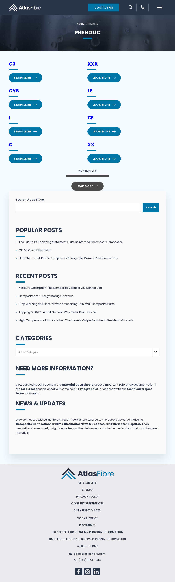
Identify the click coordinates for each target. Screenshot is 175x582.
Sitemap (87, 490)
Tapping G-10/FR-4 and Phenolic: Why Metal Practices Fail (58, 312)
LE (90, 91)
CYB (14, 91)
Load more (85, 186)
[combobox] (87, 352)
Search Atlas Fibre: (30, 200)
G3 (12, 64)
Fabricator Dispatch (126, 424)
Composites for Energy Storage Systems (46, 296)
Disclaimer (87, 525)
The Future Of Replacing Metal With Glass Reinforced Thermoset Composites (71, 242)
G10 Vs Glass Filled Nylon (35, 250)
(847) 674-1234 (89, 560)
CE (91, 117)
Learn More (22, 78)
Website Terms (87, 546)
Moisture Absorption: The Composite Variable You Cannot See (60, 288)
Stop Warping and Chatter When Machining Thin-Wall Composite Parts (67, 304)
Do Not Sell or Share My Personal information (87, 532)
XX (91, 144)
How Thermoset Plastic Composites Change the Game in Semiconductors (68, 258)
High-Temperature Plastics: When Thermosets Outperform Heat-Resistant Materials (76, 320)
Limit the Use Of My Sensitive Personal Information (87, 539)
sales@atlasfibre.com (89, 554)
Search (151, 207)
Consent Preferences (87, 503)
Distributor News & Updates (84, 424)
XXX (93, 64)
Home (80, 23)
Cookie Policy (87, 518)
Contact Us (103, 8)
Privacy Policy (87, 497)
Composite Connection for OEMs (39, 424)
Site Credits (87, 483)
